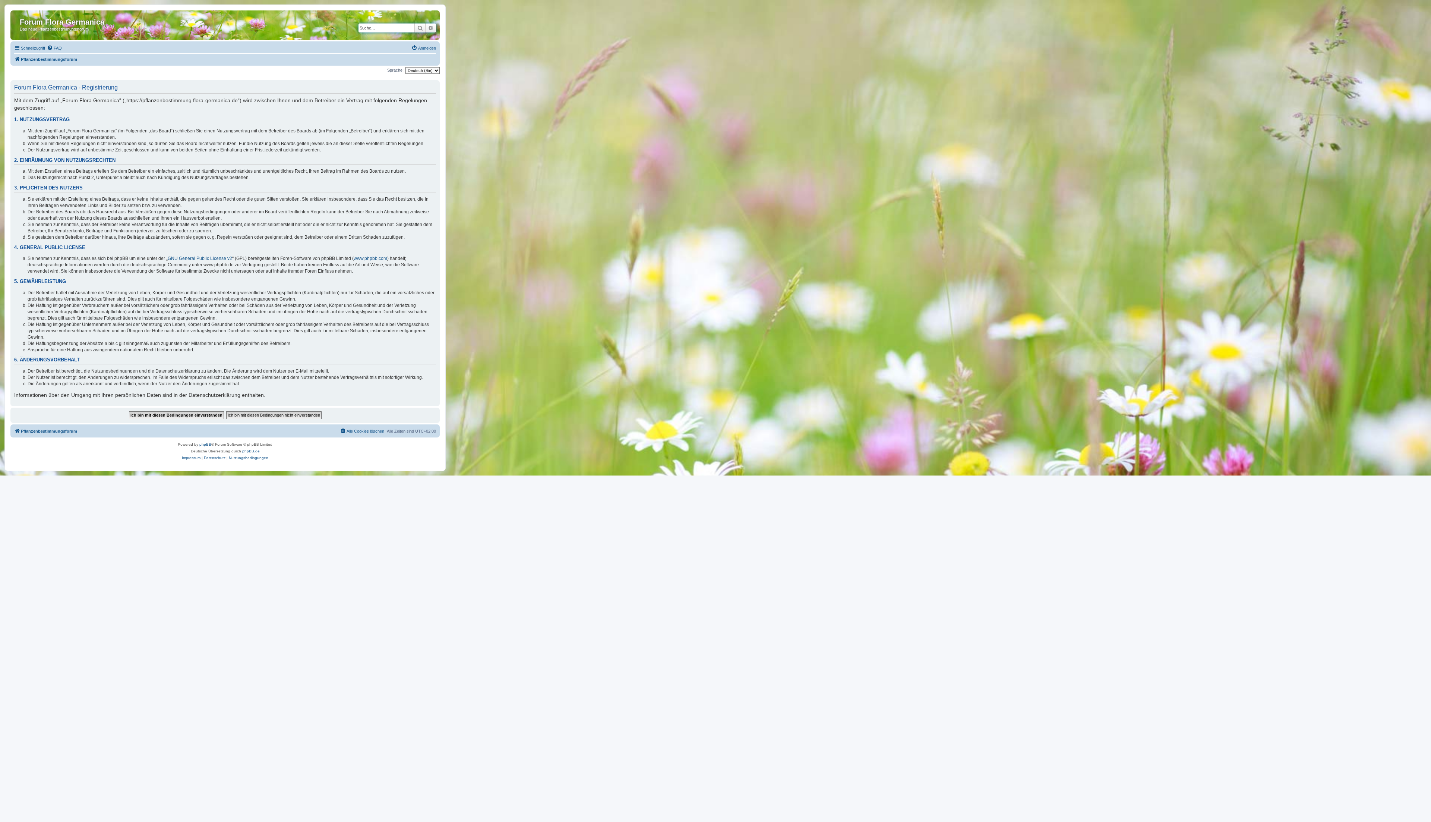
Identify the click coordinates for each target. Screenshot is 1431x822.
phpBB (205, 444)
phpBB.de (251, 451)
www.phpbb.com (370, 258)
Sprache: (395, 70)
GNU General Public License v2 (200, 258)
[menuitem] (54, 48)
